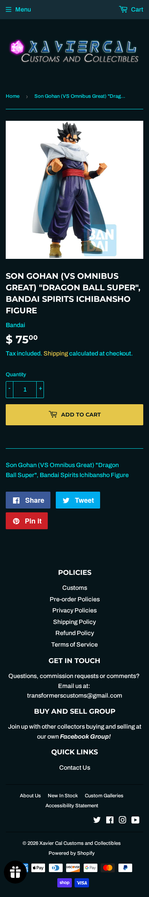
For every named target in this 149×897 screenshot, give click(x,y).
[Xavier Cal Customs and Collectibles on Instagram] (122, 821)
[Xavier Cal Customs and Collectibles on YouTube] (135, 821)
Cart (136, 9)
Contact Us (74, 767)
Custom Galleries (104, 795)
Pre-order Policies (75, 599)
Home (12, 96)
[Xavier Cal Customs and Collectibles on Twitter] (97, 821)
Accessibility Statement (71, 805)
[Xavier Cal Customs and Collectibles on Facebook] (110, 821)
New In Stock (63, 795)
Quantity (16, 374)
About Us (30, 795)
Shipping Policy (74, 622)
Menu (23, 9)
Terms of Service (74, 644)
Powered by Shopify (72, 853)
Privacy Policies (74, 610)
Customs (74, 587)
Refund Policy (74, 633)
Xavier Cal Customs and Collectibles (80, 843)
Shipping (56, 353)
